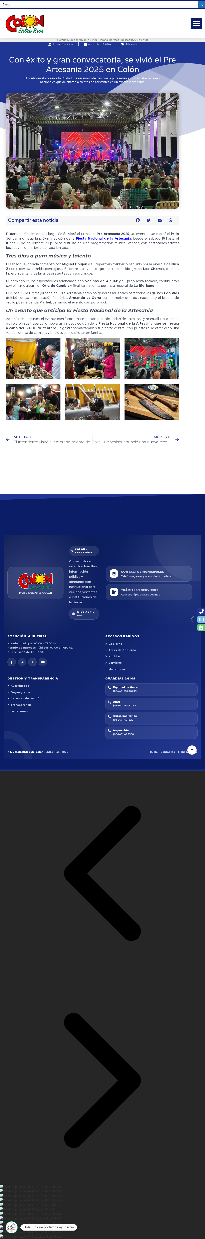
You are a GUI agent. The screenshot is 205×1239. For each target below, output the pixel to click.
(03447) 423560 (123, 734)
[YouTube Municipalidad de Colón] (43, 662)
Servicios (115, 662)
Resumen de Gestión (26, 698)
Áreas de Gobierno (122, 650)
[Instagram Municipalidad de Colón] (22, 662)
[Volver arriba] (192, 750)
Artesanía (131, 44)
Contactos (168, 751)
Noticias (115, 656)
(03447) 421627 (123, 719)
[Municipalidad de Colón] (35, 583)
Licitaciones (19, 711)
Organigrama (20, 692)
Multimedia (117, 669)
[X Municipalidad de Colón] (32, 662)
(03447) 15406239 (125, 691)
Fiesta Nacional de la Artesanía (103, 238)
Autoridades (20, 685)
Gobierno (115, 643)
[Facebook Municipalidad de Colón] (11, 662)
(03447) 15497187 (124, 705)
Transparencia (21, 704)
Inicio (154, 751)
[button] (196, 23)
